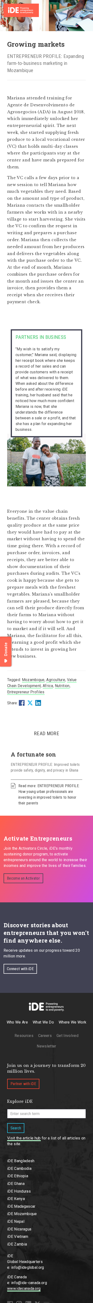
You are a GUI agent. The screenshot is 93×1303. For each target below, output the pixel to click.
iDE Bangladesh (20, 1161)
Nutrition (62, 685)
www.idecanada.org (24, 1288)
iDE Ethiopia (17, 1176)
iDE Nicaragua (19, 1229)
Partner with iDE (23, 1083)
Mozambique (33, 679)
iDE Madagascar (21, 1206)
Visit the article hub (24, 1138)
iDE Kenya (16, 1198)
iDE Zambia (17, 1244)
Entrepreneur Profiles (26, 692)
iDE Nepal (15, 1221)
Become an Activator (23, 878)
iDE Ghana (16, 1183)
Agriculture (55, 679)
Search (15, 1128)
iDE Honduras (19, 1191)
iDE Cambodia (19, 1168)
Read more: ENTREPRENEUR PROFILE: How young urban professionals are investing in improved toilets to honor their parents (48, 794)
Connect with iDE (20, 969)
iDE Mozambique (22, 1214)
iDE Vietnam (17, 1236)
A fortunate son (33, 754)
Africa (48, 685)
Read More (46, 733)
